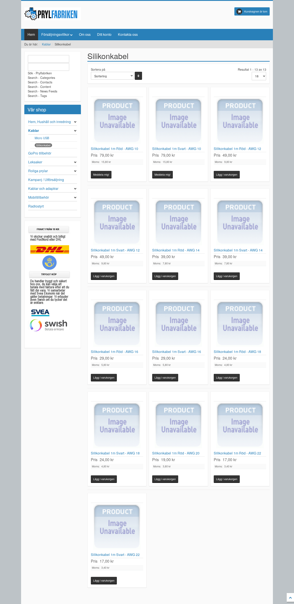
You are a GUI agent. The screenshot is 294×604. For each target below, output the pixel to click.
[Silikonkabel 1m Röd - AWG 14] (178, 223)
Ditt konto (104, 34)
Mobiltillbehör (38, 197)
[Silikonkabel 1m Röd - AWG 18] (240, 324)
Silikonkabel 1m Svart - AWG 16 (176, 351)
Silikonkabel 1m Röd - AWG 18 (237, 351)
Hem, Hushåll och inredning (49, 121)
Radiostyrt (36, 206)
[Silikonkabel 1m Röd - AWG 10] (117, 121)
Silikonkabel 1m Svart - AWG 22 (115, 554)
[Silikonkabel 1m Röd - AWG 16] (117, 324)
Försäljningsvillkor (55, 34)
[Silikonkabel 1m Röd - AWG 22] (240, 426)
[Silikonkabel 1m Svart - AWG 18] (117, 426)
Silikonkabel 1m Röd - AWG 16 (114, 351)
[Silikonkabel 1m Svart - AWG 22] (117, 527)
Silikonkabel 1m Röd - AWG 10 (114, 148)
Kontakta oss (128, 34)
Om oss (85, 34)
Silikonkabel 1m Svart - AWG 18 (115, 453)
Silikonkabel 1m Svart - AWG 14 (238, 250)
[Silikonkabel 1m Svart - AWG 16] (178, 324)
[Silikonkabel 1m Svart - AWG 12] (117, 223)
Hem (31, 34)
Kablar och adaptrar (43, 188)
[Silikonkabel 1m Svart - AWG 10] (178, 121)
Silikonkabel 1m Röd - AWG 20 (176, 453)
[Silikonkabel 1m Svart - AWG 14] (240, 223)
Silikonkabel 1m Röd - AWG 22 (237, 453)
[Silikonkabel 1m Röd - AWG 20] (178, 426)
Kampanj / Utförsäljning (46, 179)
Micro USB (42, 138)
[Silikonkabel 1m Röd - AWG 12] (240, 121)
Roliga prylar (38, 170)
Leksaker (35, 161)
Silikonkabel (43, 145)
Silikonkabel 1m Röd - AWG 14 (176, 250)
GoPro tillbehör (39, 153)
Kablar (46, 44)
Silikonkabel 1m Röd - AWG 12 (237, 148)
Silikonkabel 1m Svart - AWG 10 (176, 148)
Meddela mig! (101, 174)
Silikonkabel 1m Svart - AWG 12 (115, 250)
